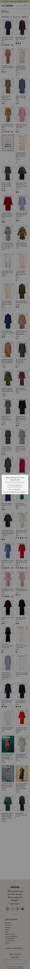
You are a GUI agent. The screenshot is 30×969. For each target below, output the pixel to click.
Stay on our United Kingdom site (15, 489)
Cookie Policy (23, 492)
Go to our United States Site (15, 485)
